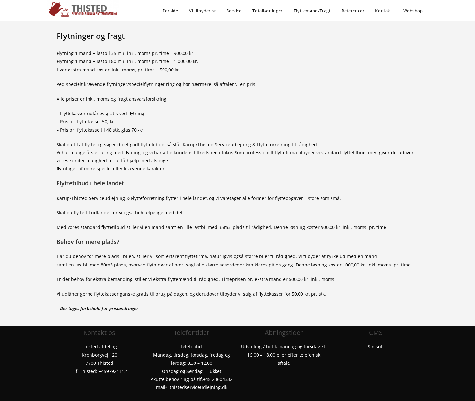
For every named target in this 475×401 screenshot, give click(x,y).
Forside (170, 11)
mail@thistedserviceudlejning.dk (191, 387)
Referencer (353, 11)
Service (234, 11)
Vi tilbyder (200, 11)
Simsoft (376, 346)
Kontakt (383, 11)
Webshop (413, 11)
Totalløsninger (267, 11)
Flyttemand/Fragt (312, 11)
